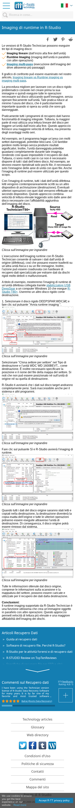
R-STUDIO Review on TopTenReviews (31, 658)
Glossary (37, 727)
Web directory (37, 735)
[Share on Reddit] (70, 39)
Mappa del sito (37, 787)
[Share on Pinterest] (63, 39)
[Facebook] (32, 745)
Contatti (37, 771)
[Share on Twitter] (55, 39)
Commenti (37, 779)
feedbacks (67, 681)
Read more (19, 804)
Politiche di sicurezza (37, 764)
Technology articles (37, 719)
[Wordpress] (52, 745)
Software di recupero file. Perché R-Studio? (35, 645)
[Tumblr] (42, 745)
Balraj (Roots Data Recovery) (36, 701)
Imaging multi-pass (20, 64)
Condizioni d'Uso (37, 756)
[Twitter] (23, 745)
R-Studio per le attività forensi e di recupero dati (39, 652)
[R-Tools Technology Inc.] (25, 5)
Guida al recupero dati (21, 639)
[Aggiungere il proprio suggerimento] (66, 695)
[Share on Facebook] (47, 39)
